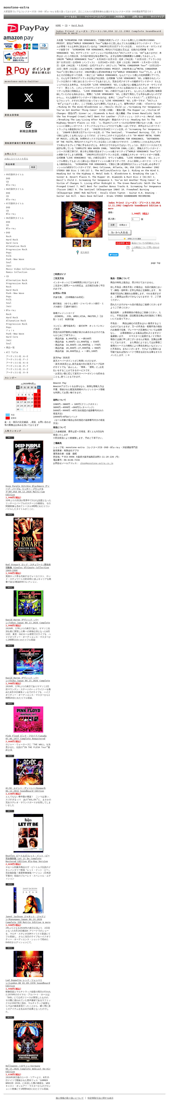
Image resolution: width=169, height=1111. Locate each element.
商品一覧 (10, 347)
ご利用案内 (119, 16)
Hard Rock (12, 239)
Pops (8, 252)
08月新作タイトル (15, 189)
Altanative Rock (16, 246)
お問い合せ (137, 16)
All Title (12, 352)
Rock (8, 236)
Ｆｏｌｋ (10, 330)
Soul (8, 262)
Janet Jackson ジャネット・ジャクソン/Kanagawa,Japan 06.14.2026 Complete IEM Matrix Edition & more (28, 919)
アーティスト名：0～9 (17, 372)
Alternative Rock (16, 280)
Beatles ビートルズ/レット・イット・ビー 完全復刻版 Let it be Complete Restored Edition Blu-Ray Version (28, 858)
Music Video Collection (20, 269)
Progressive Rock (16, 249)
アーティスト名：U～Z (17, 369)
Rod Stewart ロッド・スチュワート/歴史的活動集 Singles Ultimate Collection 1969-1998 (28, 567)
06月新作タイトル (15, 218)
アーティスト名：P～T (17, 366)
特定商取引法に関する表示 (100, 1098)
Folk (8, 256)
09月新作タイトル (15, 174)
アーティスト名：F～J (17, 359)
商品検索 (10, 164)
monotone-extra (16, 7)
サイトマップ (157, 16)
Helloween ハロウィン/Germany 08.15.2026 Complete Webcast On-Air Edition (28, 1069)
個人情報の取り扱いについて (70, 1098)
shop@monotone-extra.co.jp (96, 463)
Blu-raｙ (11, 185)
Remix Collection (16, 272)
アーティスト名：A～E (17, 356)
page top (155, 263)
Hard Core (12, 243)
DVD (8, 178)
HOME (58, 25)
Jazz (8, 265)
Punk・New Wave (15, 259)
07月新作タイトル (15, 203)
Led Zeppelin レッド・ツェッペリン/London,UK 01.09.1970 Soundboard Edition (28, 983)
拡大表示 (85, 252)
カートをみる (70, 16)
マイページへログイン (95, 16)
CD (7, 182)
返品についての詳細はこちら (145, 243)
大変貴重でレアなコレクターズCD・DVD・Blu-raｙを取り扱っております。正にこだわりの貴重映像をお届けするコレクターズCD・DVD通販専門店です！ (78, 11)
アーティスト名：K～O (17, 363)
